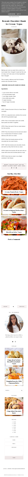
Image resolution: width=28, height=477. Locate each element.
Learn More (11, 14)
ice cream (10, 165)
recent (5, 306)
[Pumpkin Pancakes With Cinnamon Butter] (14, 385)
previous (21, 306)
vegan (23, 165)
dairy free (21, 164)
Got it (19, 14)
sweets (15, 165)
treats (19, 165)
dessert (5, 165)
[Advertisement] (14, 289)
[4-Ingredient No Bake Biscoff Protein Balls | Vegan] (14, 366)
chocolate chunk (13, 164)
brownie (6, 164)
